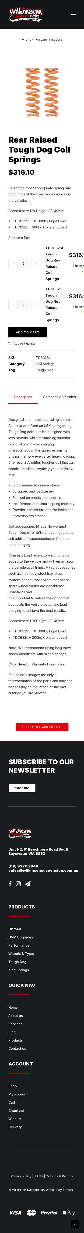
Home (13, 1007)
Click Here (16, 664)
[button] (73, 14)
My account (18, 1094)
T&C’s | (39, 1176)
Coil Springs (45, 364)
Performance (18, 945)
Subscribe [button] (22, 788)
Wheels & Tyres (21, 954)
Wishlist (14, 1119)
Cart (11, 1102)
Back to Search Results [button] (44, 39)
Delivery (15, 1127)
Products (15, 1040)
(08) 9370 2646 (23, 866)
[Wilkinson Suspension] (25, 14)
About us (15, 1016)
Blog (12, 1032)
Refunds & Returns (59, 1176)
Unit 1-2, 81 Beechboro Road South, (39, 849)
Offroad (14, 929)
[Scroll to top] (75, 1224)
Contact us (17, 1048)
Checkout (16, 1111)
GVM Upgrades (20, 937)
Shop (12, 1086)
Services (15, 1024)
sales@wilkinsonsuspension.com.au (43, 870)
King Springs (18, 970)
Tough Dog (44, 370)
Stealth (68, 1190)
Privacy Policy (21, 1176)
